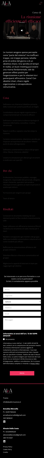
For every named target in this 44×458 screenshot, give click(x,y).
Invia (22, 373)
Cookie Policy (7, 449)
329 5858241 (8, 418)
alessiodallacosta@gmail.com (14, 435)
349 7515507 (8, 438)
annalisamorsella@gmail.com (14, 415)
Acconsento (10, 339)
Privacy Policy (34, 363)
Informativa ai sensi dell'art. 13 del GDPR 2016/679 (20, 335)
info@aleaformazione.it (12, 402)
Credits (5, 452)
